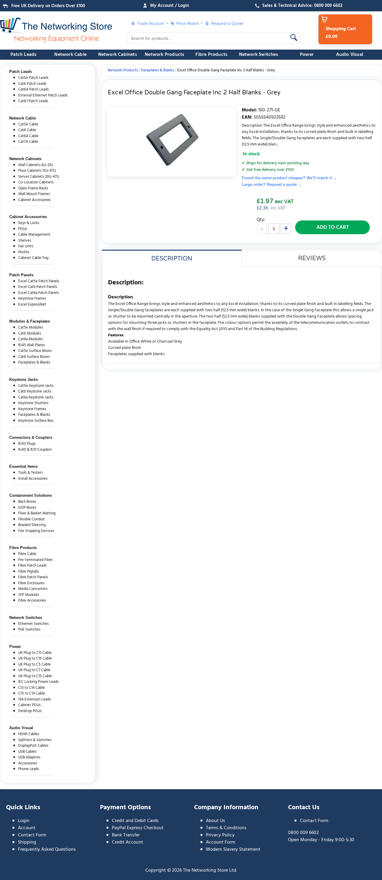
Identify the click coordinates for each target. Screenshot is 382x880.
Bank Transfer (126, 835)
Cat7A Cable (28, 142)
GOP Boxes (27, 508)
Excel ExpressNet (32, 304)
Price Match (187, 23)
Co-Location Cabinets (35, 182)
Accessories (27, 763)
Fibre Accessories (32, 600)
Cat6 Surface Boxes (34, 357)
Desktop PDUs (29, 711)
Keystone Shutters (33, 403)
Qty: (261, 219)
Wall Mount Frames (34, 194)
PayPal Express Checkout (138, 828)
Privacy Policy (220, 835)
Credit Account (127, 842)
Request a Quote (224, 23)
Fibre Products (211, 55)
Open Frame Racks (33, 188)
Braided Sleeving (32, 525)
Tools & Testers (30, 473)
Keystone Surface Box (35, 421)
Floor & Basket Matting (37, 513)
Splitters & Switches (34, 740)
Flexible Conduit (31, 519)
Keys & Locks (28, 223)
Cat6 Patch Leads (32, 84)
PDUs (22, 229)
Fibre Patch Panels (33, 577)
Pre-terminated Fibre (35, 560)
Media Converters (32, 589)
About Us (215, 821)
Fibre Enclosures (31, 583)
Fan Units (25, 246)
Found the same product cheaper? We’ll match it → (289, 178)
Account (27, 828)
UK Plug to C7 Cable (34, 670)
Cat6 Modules (29, 333)
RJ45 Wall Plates (31, 345)
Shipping (27, 842)
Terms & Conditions (226, 828)
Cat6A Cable (28, 136)
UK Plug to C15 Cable (35, 676)
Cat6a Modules (30, 339)
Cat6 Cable (27, 130)
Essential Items (23, 466)
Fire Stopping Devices (36, 531)
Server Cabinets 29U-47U (38, 177)
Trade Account (150, 23)
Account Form (220, 842)
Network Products (164, 55)
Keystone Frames (32, 298)
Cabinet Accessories (34, 200)
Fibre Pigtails (28, 571)
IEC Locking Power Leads (38, 682)
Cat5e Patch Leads (33, 78)
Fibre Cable (27, 554)
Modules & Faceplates (29, 321)
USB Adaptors (29, 757)
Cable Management (34, 235)
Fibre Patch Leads (32, 565)
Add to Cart (332, 227)
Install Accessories (32, 479)
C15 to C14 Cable (31, 693)
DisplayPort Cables (33, 746)
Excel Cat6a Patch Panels (38, 293)
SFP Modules (28, 595)
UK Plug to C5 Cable (34, 664)
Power (307, 55)
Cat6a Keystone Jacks (35, 397)
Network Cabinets (117, 55)
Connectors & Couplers (30, 437)
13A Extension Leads (34, 699)
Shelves (24, 240)
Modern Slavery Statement (233, 849)
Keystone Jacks (23, 379)
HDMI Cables (28, 734)
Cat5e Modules (30, 327)
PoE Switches (29, 629)
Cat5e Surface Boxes (35, 351)
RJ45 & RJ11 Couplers (35, 450)
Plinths (23, 252)
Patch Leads (23, 55)
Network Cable (70, 55)
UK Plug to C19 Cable (35, 658)
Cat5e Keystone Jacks (35, 386)
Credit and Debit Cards (135, 821)
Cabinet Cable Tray (33, 258)
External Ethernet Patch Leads (42, 95)
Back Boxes (27, 502)
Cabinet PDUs (29, 705)
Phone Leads (28, 769)
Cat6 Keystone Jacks (34, 391)
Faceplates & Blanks (34, 362)
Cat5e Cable (28, 124)
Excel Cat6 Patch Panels (37, 287)
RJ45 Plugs (27, 444)
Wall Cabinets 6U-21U (35, 165)
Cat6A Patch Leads (33, 89)
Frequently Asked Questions (47, 849)
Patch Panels (21, 275)
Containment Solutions (30, 495)
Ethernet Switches (33, 624)
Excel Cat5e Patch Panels (38, 281)
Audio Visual (349, 55)
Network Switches (258, 55)
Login (24, 821)
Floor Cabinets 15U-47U (37, 171)
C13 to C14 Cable (31, 688)
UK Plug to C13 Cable (35, 653)
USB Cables (27, 752)
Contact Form (32, 835)
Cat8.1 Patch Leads (33, 101)
